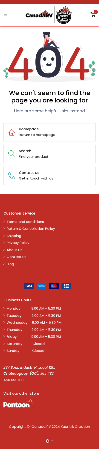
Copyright (17, 426)
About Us (14, 249)
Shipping (14, 235)
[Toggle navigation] (5, 15)
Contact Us (16, 256)
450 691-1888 (14, 379)
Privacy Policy (18, 242)
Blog (10, 263)
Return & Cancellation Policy (31, 228)
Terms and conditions (25, 221)
